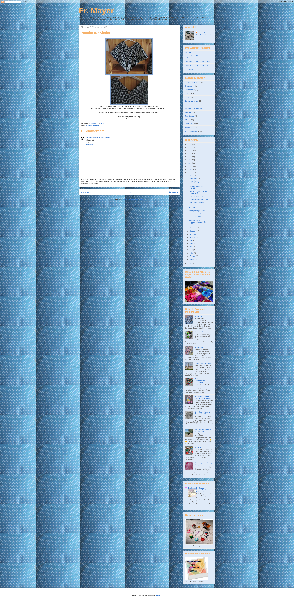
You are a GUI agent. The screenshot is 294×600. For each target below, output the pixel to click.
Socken (188, 105)
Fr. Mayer (96, 10)
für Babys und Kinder (93, 125)
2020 (190, 163)
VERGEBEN (189, 124)
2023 (190, 154)
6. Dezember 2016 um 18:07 (101, 137)
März (192, 253)
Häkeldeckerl (190, 90)
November (194, 228)
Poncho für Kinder (195, 214)
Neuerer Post (86, 192)
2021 (190, 160)
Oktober (193, 231)
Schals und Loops (191, 101)
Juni (191, 243)
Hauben (188, 93)
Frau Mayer (202, 32)
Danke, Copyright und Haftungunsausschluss (193, 57)
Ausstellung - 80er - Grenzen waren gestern (203, 397)
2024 (190, 150)
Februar (193, 256)
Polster (187, 97)
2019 (190, 166)
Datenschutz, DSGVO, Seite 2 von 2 (198, 65)
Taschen (188, 112)
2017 (190, 172)
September (194, 234)
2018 (190, 169)
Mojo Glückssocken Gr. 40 (198, 199)
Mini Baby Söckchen (202, 332)
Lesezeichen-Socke (196, 196)
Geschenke (189, 86)
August (192, 237)
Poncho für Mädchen (196, 217)
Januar (192, 259)
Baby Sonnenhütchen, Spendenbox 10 (203, 413)
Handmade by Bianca (196, 488)
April (191, 250)
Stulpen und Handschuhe (194, 108)
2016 (190, 175)
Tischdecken (189, 116)
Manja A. (89, 137)
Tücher (187, 120)
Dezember (194, 178)
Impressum (189, 69)
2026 (190, 144)
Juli (191, 240)
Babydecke (199, 316)
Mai (191, 247)
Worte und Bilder (191, 131)
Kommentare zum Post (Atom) (133, 199)
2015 (190, 263)
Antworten (89, 145)
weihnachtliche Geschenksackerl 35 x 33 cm (198, 222)
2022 (190, 157)
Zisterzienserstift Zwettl (203, 363)
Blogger (158, 595)
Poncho (192, 207)
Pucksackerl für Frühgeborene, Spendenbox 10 (200, 381)
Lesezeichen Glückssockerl (195, 182)
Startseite (129, 192)
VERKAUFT (189, 127)
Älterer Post (173, 192)
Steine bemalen (200, 447)
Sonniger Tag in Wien (197, 211)
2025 (190, 147)
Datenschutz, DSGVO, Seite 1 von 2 (198, 61)
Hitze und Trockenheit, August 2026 (203, 430)
